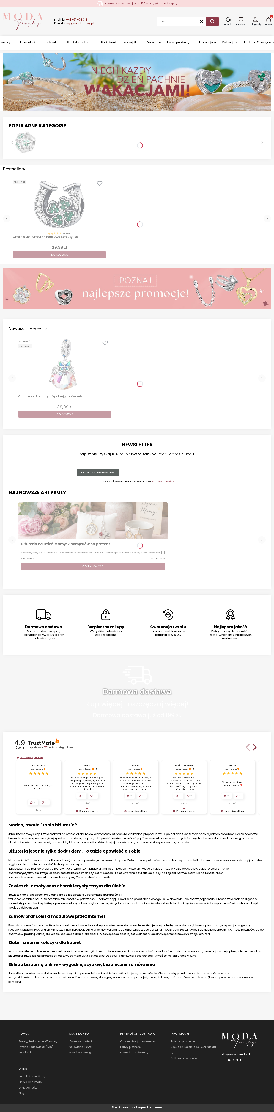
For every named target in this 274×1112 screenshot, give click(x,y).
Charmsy (27, 558)
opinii (58, 747)
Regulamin (25, 1052)
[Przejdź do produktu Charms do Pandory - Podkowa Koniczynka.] (59, 205)
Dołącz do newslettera (98, 472)
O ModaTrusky (28, 1087)
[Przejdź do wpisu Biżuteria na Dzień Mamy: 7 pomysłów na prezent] (93, 520)
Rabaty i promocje (183, 1041)
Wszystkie (36, 328)
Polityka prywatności (184, 1058)
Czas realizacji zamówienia (137, 1041)
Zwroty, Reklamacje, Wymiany (38, 1041)
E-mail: (74, 23)
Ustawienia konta (80, 1047)
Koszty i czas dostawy (134, 1052)
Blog (21, 1093)
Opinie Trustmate (30, 1082)
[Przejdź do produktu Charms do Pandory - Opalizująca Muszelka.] (64, 364)
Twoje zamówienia (81, 1041)
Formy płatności (130, 1047)
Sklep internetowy (136, 1107)
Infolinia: (70, 19)
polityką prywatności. (163, 480)
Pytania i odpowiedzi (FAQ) (36, 1047)
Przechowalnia (79, 1052)
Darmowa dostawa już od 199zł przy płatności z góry (141, 3)
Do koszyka (59, 255)
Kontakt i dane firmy (32, 1076)
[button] (212, 21)
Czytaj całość (93, 566)
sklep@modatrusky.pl (236, 1054)
